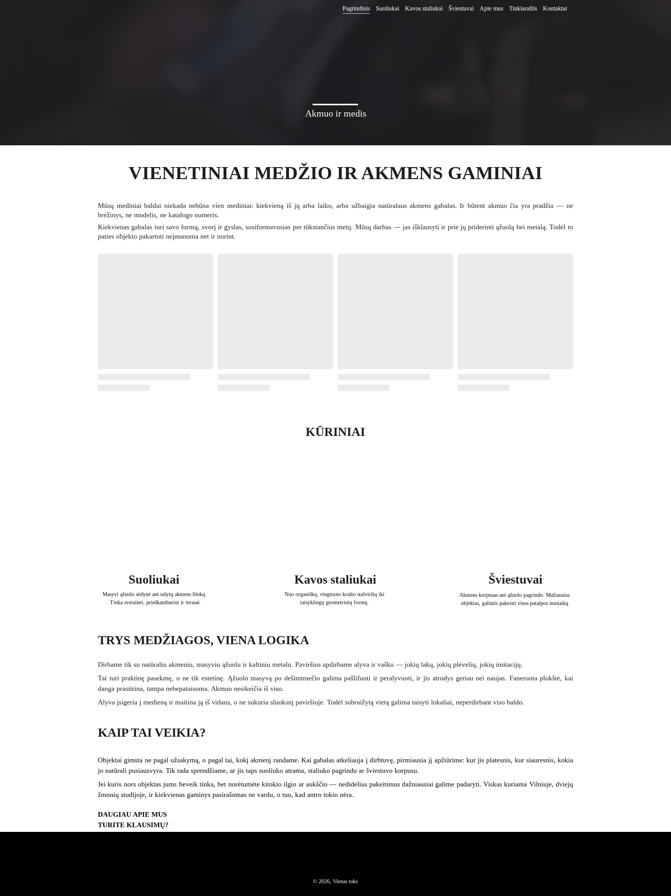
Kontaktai (555, 8)
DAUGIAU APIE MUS (132, 814)
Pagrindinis (356, 8)
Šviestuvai (461, 8)
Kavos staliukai (424, 8)
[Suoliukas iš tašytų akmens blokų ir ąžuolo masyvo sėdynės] (155, 515)
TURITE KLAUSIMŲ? (133, 825)
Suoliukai (387, 8)
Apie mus (491, 8)
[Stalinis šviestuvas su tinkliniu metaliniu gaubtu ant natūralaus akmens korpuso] (515, 515)
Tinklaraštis (523, 8)
